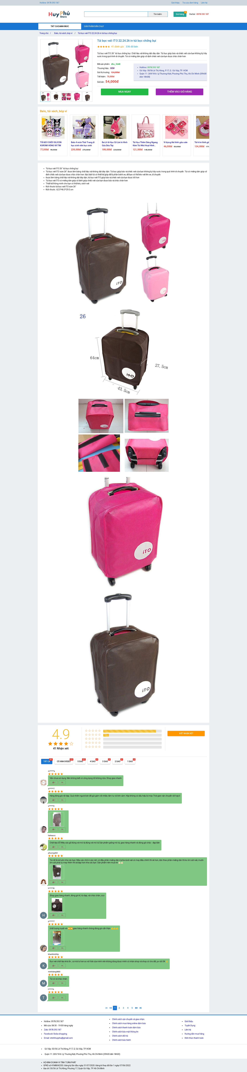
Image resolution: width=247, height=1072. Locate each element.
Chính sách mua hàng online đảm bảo (129, 1023)
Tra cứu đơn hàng (190, 3)
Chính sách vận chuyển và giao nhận (128, 1019)
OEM (112, 68)
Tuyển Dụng (190, 1025)
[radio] (50, 743)
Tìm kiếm (158, 14)
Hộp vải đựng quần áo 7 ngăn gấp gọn (206, 144)
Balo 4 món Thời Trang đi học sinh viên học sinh (52, 144)
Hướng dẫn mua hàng (194, 1034)
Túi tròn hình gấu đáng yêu (176, 142)
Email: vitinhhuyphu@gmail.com (58, 1038)
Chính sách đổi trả (120, 1036)
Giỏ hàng (180, 14)
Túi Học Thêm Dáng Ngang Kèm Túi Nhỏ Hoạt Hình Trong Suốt (114, 144)
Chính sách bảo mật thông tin (125, 1032)
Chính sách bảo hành (121, 1040)
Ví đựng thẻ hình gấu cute (145, 142)
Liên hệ (204, 3)
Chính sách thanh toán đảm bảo (126, 1027)
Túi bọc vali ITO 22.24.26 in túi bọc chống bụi (97, 33)
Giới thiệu (189, 1021)
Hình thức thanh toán (194, 1038)
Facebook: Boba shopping (55, 1034)
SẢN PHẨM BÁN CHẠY (94, 26)
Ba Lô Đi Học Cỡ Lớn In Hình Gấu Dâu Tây (83, 144)
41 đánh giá (117, 46)
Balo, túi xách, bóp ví (63, 33)
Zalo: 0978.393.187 (52, 1030)
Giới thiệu (175, 3)
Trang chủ (45, 33)
